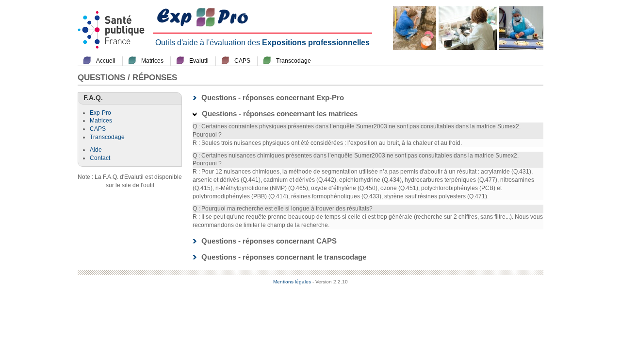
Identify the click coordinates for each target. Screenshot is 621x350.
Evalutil (199, 60)
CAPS (242, 60)
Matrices (152, 60)
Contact (100, 158)
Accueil (105, 60)
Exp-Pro (100, 112)
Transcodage (293, 60)
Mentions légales (292, 281)
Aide (96, 149)
